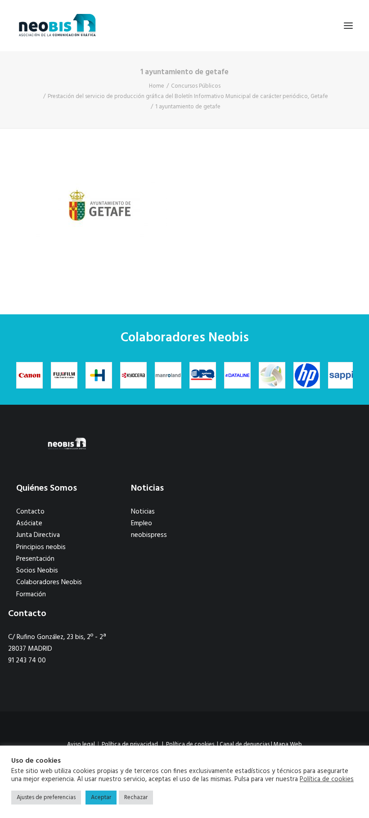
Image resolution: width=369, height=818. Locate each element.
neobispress (149, 535)
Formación (31, 594)
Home (156, 86)
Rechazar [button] (136, 797)
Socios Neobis (37, 570)
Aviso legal (81, 744)
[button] (348, 25)
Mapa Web (288, 744)
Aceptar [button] (101, 797)
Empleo (141, 523)
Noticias (143, 511)
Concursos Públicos (195, 86)
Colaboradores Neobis (49, 582)
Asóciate (29, 523)
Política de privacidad (130, 744)
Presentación (35, 559)
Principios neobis (41, 547)
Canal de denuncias (245, 744)
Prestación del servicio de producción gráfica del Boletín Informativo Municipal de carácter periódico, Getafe (188, 96)
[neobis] (57, 25)
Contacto (30, 511)
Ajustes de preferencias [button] (46, 797)
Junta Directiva (38, 535)
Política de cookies (190, 744)
